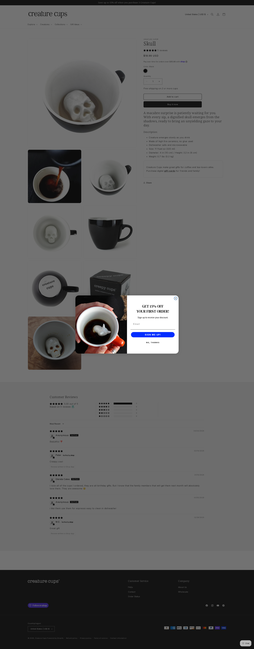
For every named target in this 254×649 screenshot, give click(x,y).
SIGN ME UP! (153, 334)
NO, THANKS (152, 343)
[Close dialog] (175, 298)
